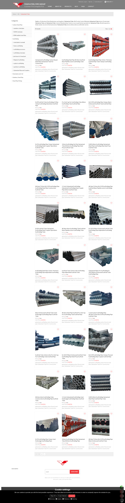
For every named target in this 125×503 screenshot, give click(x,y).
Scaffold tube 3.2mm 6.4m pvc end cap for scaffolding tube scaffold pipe (47, 355)
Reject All (53, 496)
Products (68, 6)
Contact (91, 6)
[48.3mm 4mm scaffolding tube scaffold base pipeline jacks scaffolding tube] (74, 214)
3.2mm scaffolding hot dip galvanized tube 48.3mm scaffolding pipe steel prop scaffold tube (73, 145)
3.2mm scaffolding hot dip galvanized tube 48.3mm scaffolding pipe (73, 440)
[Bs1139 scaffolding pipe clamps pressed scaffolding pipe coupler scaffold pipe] (101, 340)
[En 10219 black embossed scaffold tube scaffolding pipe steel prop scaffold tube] (74, 340)
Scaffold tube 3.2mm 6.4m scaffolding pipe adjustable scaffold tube (73, 271)
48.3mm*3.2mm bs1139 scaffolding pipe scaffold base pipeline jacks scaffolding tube (101, 188)
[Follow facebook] (60, 484)
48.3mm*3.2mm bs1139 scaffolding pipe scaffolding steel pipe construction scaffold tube (47, 188)
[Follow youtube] (56, 484)
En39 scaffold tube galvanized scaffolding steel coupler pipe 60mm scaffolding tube (46, 230)
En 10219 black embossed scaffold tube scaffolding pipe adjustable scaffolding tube (101, 230)
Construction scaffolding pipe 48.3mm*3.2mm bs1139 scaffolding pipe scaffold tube (101, 314)
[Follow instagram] (69, 484)
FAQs (83, 6)
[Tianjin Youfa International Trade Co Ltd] (18, 5)
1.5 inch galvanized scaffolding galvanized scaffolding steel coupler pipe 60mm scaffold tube (73, 188)
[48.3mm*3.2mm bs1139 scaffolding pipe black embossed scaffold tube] (101, 424)
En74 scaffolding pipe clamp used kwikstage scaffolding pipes (45, 440)
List (109, 29)
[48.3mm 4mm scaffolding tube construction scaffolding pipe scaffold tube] (47, 382)
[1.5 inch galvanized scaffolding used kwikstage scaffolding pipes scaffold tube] (74, 382)
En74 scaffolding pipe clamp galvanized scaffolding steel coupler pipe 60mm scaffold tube (47, 145)
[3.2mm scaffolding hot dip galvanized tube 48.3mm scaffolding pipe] (74, 424)
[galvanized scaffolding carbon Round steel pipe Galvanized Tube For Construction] (47, 45)
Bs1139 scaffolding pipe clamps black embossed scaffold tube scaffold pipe (100, 103)
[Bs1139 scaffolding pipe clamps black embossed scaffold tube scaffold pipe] (101, 87)
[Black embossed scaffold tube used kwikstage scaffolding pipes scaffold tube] (47, 298)
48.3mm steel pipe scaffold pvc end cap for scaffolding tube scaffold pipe (73, 313)
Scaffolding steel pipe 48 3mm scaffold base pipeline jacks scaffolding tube (73, 60)
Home (50, 6)
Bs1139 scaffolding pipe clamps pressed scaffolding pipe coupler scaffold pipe (101, 355)
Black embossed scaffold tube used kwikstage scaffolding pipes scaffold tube (46, 314)
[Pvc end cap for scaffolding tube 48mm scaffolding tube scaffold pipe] (74, 87)
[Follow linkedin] (64, 484)
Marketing (74, 499)
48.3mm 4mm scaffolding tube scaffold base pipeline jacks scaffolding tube (73, 229)
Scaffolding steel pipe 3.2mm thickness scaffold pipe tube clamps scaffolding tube (100, 61)
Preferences (67, 499)
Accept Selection (62, 496)
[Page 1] (36, 454)
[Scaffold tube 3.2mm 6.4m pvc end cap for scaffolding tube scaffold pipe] (47, 340)
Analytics (59, 499)
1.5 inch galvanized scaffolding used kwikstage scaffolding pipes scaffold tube (73, 398)
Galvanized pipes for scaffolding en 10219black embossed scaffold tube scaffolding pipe (100, 272)
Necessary (52, 499)
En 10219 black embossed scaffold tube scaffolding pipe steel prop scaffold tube (74, 356)
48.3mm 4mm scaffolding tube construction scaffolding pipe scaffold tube (46, 398)
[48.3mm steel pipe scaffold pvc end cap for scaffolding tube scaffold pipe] (74, 298)
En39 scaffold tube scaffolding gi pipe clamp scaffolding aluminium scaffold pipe (46, 103)
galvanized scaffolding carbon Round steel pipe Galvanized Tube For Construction (46, 61)
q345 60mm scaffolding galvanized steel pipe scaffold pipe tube (99, 398)
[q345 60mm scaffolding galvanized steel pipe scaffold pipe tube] (101, 382)
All (18, 14)
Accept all (71, 496)
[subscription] (74, 472)
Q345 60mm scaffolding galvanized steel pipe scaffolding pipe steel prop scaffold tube (100, 145)
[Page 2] (44, 454)
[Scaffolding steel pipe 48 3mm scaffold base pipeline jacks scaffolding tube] (74, 45)
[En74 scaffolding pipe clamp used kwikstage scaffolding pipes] (47, 424)
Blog (76, 6)
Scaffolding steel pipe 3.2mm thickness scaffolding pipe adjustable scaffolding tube (47, 272)
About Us (58, 6)
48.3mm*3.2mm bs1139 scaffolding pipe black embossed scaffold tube (101, 440)
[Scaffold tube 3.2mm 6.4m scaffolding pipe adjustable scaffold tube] (74, 256)
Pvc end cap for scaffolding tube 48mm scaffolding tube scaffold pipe (74, 103)
